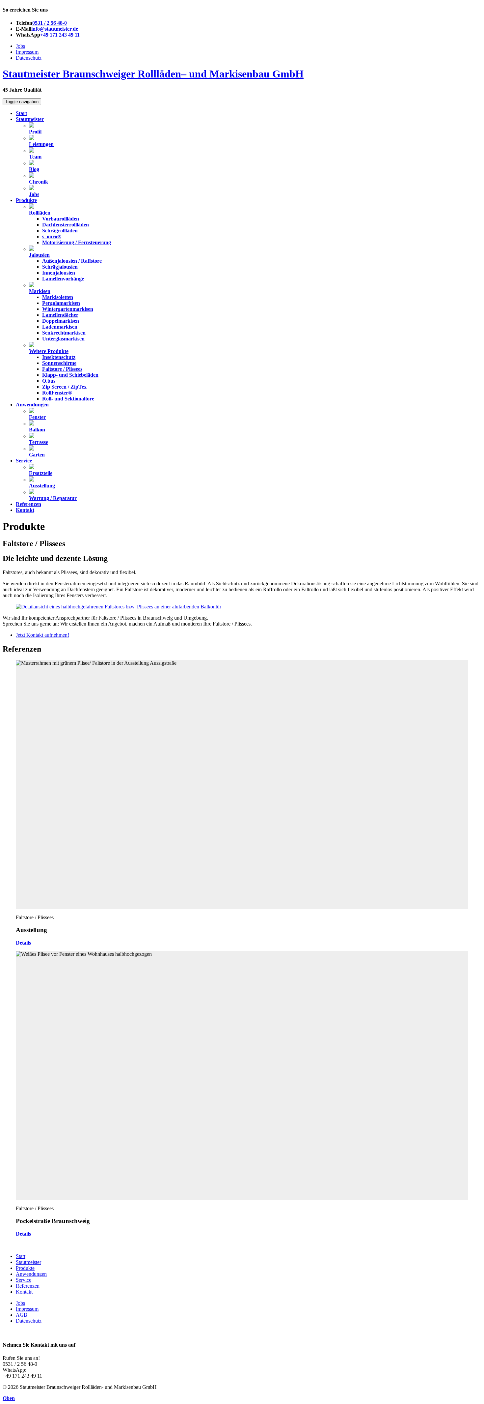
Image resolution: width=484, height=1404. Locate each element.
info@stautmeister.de (54, 29)
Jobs (20, 46)
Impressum (27, 52)
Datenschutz (28, 58)
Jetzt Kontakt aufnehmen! (42, 635)
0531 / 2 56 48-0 (49, 23)
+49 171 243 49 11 (60, 35)
